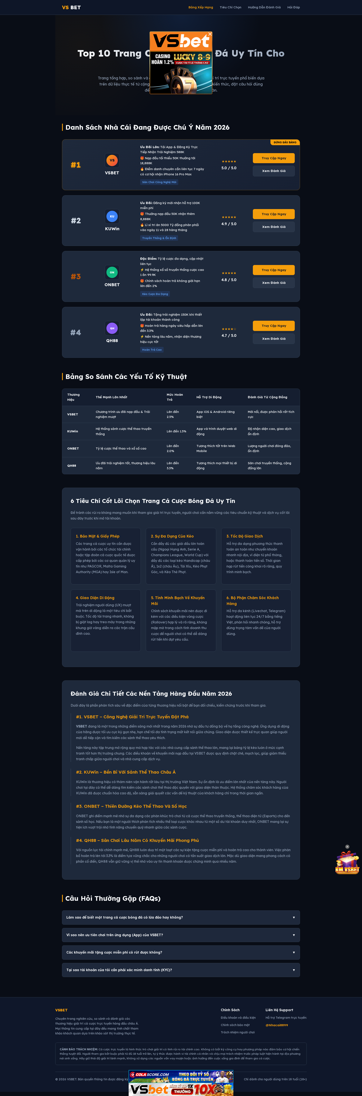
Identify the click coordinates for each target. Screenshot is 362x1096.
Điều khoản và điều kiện (238, 1018)
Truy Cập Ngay (274, 158)
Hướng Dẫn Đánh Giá (264, 7)
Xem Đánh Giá (274, 171)
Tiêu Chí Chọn (230, 7)
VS (71, 7)
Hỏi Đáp (293, 7)
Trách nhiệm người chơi (238, 1032)
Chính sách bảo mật (235, 1025)
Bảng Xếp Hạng (201, 7)
